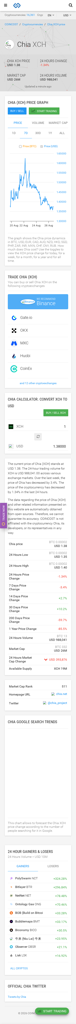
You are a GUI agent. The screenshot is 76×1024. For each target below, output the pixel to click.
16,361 (31, 14)
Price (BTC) (29, 146)
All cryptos (19, 968)
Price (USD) (51, 146)
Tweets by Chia (17, 996)
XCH (19, 426)
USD (19, 446)
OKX (24, 330)
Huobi (25, 355)
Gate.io (26, 317)
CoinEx (26, 368)
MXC (24, 343)
